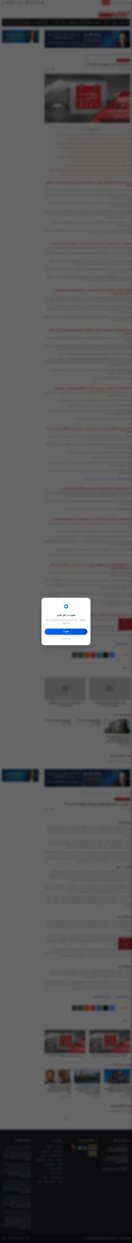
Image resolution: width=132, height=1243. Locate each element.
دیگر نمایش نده (66, 639)
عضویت (66, 631)
